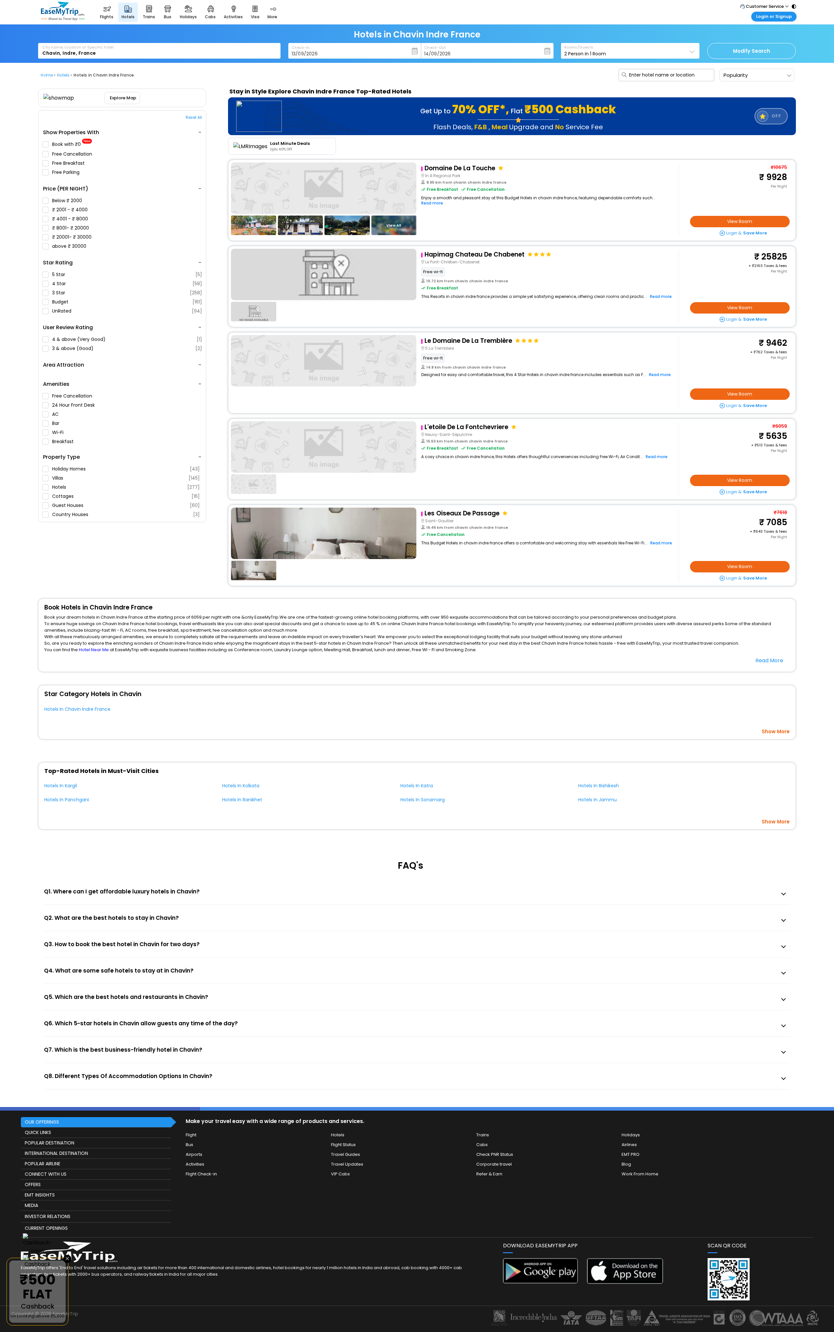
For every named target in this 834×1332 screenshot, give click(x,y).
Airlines (629, 1145)
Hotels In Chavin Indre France (77, 709)
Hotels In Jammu (597, 799)
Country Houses (126, 514)
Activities (195, 1164)
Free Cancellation (72, 154)
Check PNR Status (494, 1154)
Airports (194, 1154)
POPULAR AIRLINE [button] (42, 1163)
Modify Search (751, 51)
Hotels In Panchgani (66, 799)
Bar (56, 423)
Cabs (482, 1145)
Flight (191, 1135)
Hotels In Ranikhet (242, 799)
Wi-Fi (58, 432)
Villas (126, 478)
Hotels (126, 487)
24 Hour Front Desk (74, 405)
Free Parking (66, 172)
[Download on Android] (541, 1281)
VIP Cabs (340, 1174)
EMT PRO (631, 1154)
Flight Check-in (201, 1174)
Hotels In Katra (416, 785)
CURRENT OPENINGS (46, 1228)
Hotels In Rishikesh (598, 785)
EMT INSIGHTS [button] (40, 1195)
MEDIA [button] (31, 1205)
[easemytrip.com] (62, 18)
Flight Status (343, 1145)
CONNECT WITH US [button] (45, 1174)
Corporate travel (494, 1164)
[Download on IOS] (625, 1282)
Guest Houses (126, 505)
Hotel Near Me (94, 650)
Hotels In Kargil (60, 785)
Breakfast (63, 441)
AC (56, 414)
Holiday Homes (126, 469)
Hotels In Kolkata (240, 785)
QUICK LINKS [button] (38, 1132)
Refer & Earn (489, 1174)
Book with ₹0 (71, 144)
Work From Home (640, 1174)
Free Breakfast (69, 163)
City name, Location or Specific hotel (78, 47)
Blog (626, 1164)
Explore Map (123, 98)
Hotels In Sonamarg (422, 799)
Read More (769, 660)
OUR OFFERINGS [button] (42, 1122)
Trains (482, 1135)
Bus (189, 1145)
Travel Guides (345, 1154)
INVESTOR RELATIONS (47, 1216)
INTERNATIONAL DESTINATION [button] (56, 1153)
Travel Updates (347, 1164)
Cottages (126, 496)
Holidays (631, 1135)
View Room (739, 221)
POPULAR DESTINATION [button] (49, 1143)
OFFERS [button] (33, 1184)
